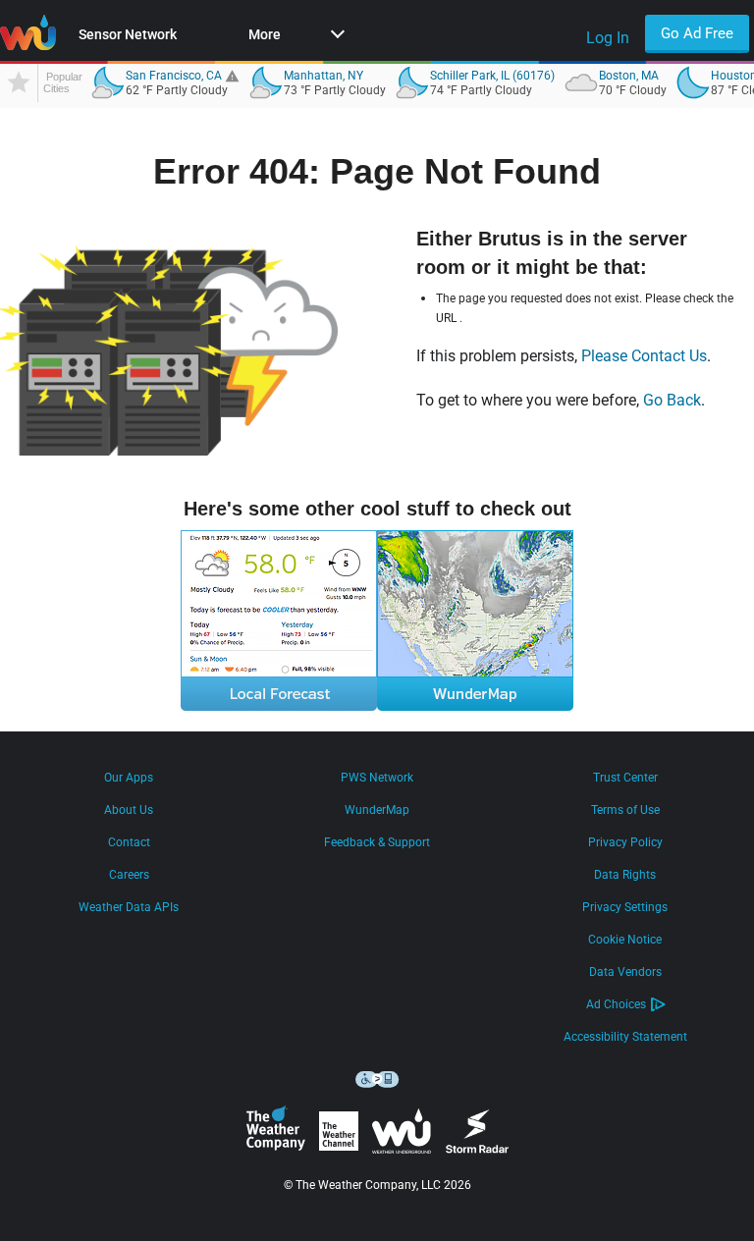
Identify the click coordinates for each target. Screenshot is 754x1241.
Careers (129, 875)
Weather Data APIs (129, 907)
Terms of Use (625, 810)
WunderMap (377, 810)
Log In (607, 37)
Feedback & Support (377, 842)
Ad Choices (616, 1004)
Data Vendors (625, 972)
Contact (129, 842)
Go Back (672, 400)
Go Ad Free (697, 33)
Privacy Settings (625, 907)
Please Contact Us (644, 356)
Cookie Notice (625, 939)
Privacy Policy (625, 842)
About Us (128, 810)
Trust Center (625, 777)
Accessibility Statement (625, 1037)
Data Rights (625, 875)
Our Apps (128, 777)
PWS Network (377, 777)
